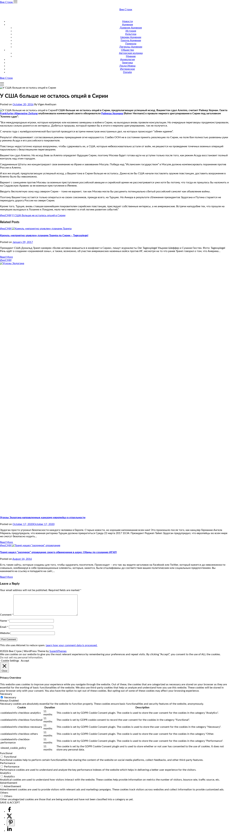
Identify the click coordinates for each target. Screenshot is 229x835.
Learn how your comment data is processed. (71, 645)
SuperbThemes (58, 651)
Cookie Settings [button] (10, 660)
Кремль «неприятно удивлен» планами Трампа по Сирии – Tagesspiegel (44, 235)
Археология (127, 59)
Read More (6, 257)
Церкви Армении (130, 37)
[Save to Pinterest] (11, 822)
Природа (130, 43)
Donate (127, 72)
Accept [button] (25, 660)
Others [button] (4, 792)
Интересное (127, 69)
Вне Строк (125, 9)
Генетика (127, 62)
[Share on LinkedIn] (9, 830)
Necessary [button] (6, 694)
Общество (127, 50)
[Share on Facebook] (9, 811)
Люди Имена (127, 66)
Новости (127, 21)
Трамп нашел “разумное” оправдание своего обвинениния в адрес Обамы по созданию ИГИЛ (58, 552)
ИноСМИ (5, 215)
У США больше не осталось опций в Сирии (38, 215)
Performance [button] (7, 763)
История (131, 31)
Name (4, 620)
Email (4, 627)
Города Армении (131, 40)
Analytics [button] (5, 773)
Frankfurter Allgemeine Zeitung (19, 113)
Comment (6, 614)
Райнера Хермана (112, 113)
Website (5, 633)
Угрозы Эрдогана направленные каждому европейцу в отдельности (42, 517)
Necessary (10, 697)
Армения (127, 24)
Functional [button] (6, 753)
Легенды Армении (130, 46)
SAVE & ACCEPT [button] (10, 802)
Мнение (131, 56)
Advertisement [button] (8, 783)
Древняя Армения (131, 27)
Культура (130, 34)
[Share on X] (9, 817)
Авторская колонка (131, 53)
